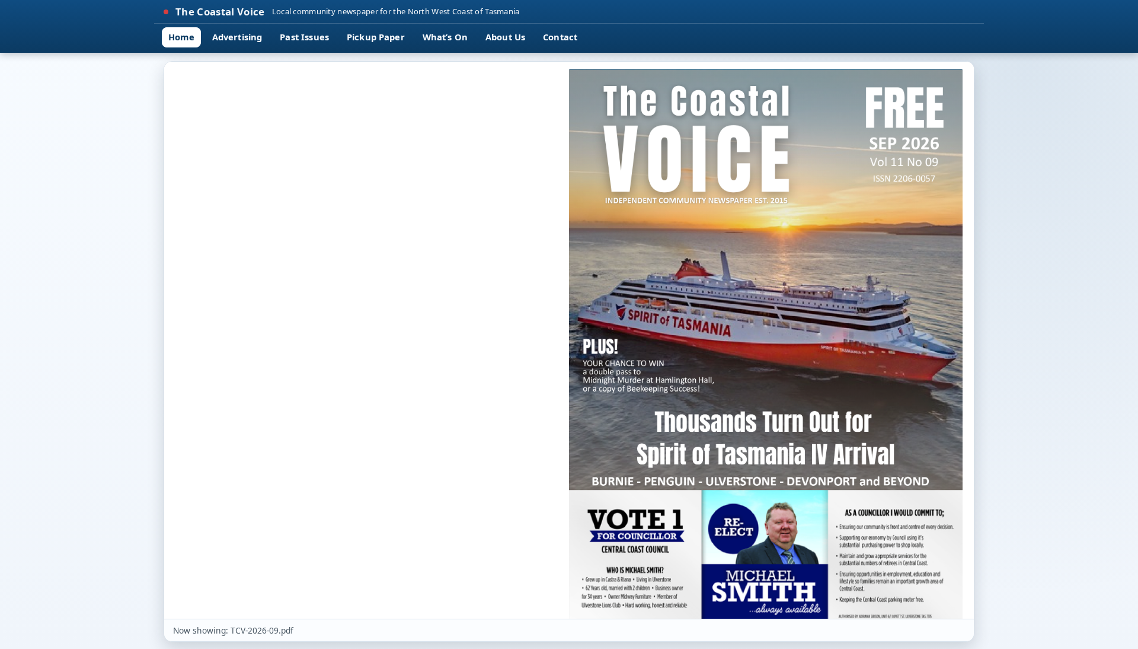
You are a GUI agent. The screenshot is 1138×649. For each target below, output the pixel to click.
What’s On (445, 37)
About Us (505, 37)
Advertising (237, 37)
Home (181, 37)
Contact (560, 37)
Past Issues (304, 37)
